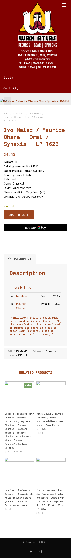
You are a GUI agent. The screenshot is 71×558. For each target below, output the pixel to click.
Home (6, 113)
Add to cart (18, 214)
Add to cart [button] (19, 419)
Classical (19, 113)
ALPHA (19, 355)
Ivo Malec (22, 296)
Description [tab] (22, 258)
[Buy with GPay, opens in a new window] (35, 227)
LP (26, 355)
